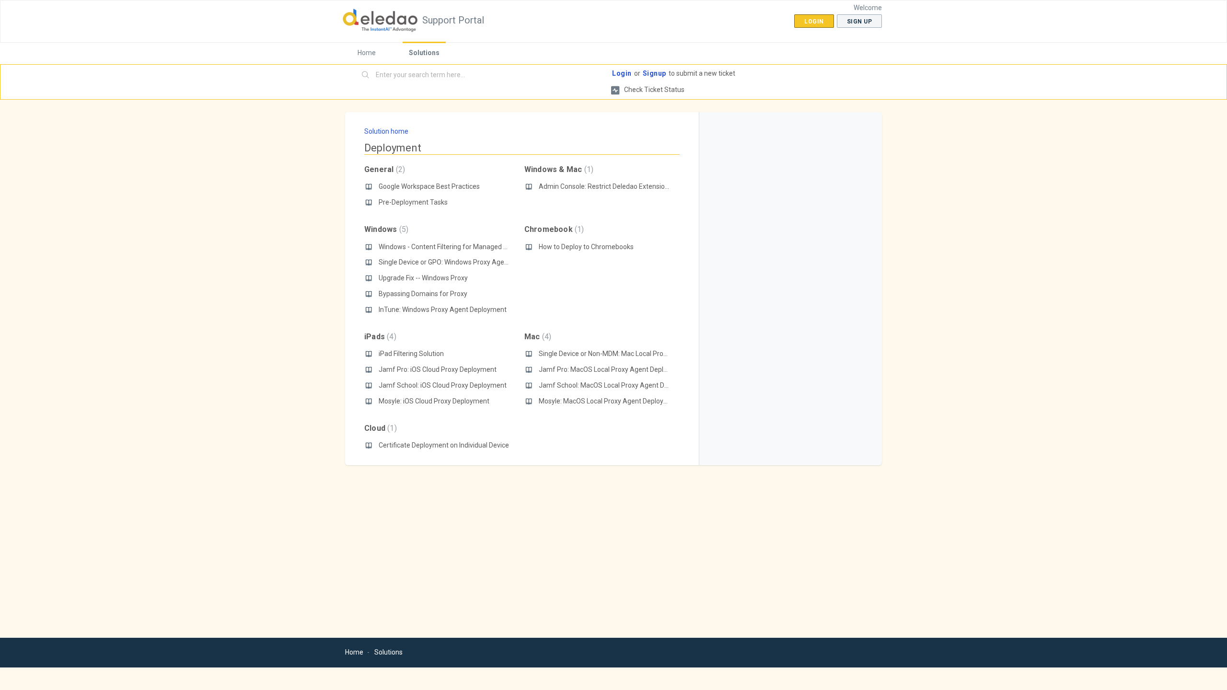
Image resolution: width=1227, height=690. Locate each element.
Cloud (379, 428)
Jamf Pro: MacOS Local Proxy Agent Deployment (613, 369)
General (383, 169)
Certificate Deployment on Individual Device (444, 445)
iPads (379, 336)
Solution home (386, 131)
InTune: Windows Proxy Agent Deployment (443, 309)
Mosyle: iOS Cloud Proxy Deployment (434, 401)
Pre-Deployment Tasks (413, 202)
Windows (385, 229)
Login (622, 73)
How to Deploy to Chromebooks (586, 247)
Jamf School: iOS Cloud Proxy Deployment (443, 385)
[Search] (365, 75)
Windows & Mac (557, 169)
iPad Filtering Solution (411, 353)
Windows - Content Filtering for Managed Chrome (453, 247)
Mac (536, 336)
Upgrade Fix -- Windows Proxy (423, 278)
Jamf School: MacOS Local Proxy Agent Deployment (618, 385)
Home (367, 53)
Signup (654, 73)
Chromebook (553, 229)
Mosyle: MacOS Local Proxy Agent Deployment (609, 401)
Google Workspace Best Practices (429, 186)
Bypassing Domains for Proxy (423, 294)
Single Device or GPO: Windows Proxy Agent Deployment (464, 262)
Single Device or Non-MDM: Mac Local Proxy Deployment (623, 353)
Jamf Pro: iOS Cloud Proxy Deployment (438, 369)
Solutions (424, 53)
